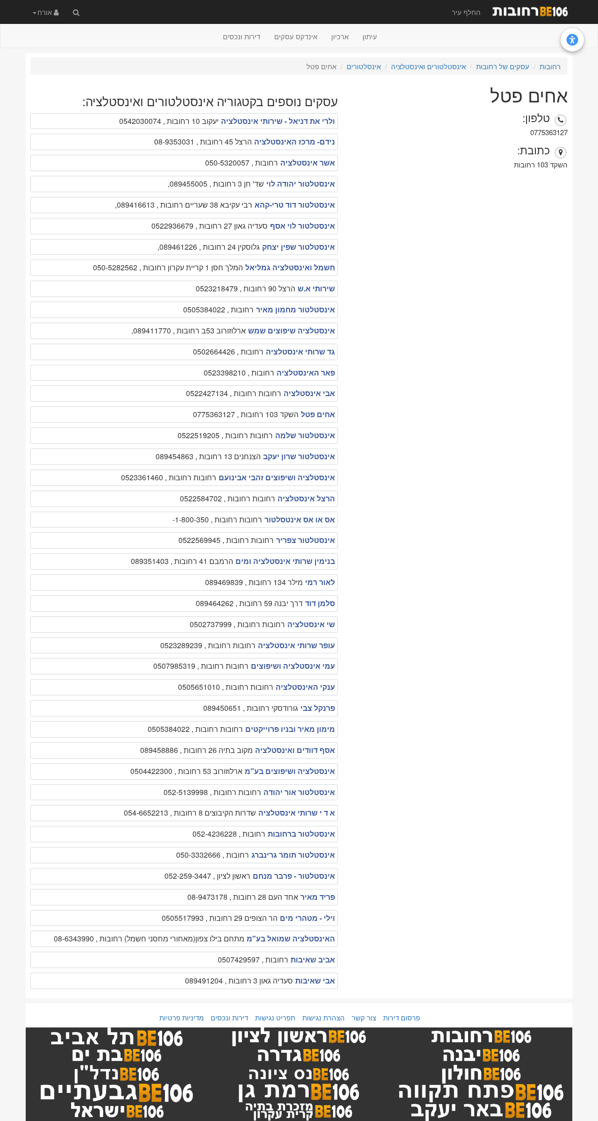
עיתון (370, 36)
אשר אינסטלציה (307, 162)
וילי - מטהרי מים (307, 917)
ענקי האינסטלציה (305, 686)
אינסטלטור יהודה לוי (300, 183)
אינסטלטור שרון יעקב (299, 456)
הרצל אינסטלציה (306, 498)
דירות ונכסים (241, 36)
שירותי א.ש (316, 288)
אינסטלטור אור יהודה (299, 792)
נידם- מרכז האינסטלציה (294, 141)
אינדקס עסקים (295, 36)
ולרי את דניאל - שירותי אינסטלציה (278, 121)
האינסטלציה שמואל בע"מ (291, 938)
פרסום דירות (401, 1017)
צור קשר (364, 1017)
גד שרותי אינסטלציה (300, 351)
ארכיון (340, 36)
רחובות (550, 66)
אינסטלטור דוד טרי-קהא (295, 204)
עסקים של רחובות (502, 66)
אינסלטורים (364, 66)
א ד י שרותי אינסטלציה (296, 812)
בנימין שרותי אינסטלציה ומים (285, 561)
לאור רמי (320, 582)
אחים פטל (318, 414)
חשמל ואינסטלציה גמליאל (290, 267)
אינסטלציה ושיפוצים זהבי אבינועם (277, 477)
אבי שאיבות (315, 980)
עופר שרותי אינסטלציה (296, 645)
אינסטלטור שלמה (305, 435)
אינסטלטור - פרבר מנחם (294, 875)
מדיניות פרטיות (181, 1017)
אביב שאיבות (313, 959)
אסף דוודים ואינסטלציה (295, 750)
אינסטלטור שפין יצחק (298, 246)
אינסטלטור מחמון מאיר (295, 309)
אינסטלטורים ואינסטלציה (428, 66)
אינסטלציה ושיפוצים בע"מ (290, 771)
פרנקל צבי (317, 707)
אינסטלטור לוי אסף (302, 225)
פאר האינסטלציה (306, 372)
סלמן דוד (320, 603)
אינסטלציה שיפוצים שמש (291, 330)
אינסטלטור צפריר (305, 540)
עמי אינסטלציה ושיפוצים (293, 665)
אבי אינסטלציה (309, 393)
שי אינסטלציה (311, 624)
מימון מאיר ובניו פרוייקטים (290, 728)
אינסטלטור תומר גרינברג (293, 854)
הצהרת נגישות (323, 1017)
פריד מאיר (317, 896)
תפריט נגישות (275, 1017)
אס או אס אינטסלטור (299, 519)
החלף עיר (466, 12)
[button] (46, 11)
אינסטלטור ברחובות (301, 833)
